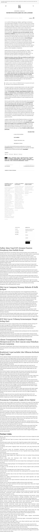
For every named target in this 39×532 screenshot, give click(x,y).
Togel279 (2, 514)
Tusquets (26, 160)
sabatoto (13, 412)
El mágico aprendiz (17, 158)
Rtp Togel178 (20, 442)
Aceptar (6, 2)
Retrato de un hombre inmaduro (18, 160)
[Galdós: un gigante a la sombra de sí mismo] (29, 177)
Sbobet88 (29, 499)
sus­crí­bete (25, 149)
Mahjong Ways (31, 306)
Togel (34, 402)
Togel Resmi (35, 518)
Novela (11, 160)
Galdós (27, 158)
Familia (22, 158)
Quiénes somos (17, 227)
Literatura (24, 159)
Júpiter (20, 159)
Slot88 (32, 291)
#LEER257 (9, 157)
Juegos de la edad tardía (14, 159)
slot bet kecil (33, 335)
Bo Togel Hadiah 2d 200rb (15, 265)
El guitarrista (10, 158)
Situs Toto (7, 406)
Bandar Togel (16, 381)
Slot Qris (29, 330)
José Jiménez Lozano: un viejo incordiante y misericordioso (9, 184)
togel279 (14, 418)
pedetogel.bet (25, 470)
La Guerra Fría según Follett (29, 166)
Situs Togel (2, 385)
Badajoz (18, 157)
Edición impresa (7, 18)
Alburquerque (14, 157)
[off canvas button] (5, 6)
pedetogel (18, 271)
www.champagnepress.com (21, 463)
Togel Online (17, 258)
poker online (5, 483)
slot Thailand (8, 309)
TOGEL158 (24, 314)
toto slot (26, 361)
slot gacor (2, 325)
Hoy (8, 159)
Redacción (20, 18)
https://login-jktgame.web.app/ (7, 488)
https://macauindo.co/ (5, 459)
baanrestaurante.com (15, 476)
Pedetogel (9, 511)
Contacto (16, 229)
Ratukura (36, 528)
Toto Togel (10, 395)
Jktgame (18, 491)
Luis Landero (28, 159)
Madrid (32, 159)
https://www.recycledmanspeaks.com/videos (29, 473)
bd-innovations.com (4, 277)
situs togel (11, 479)
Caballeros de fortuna (24, 157)
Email (26, 232)
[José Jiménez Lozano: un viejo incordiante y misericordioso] (9, 177)
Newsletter (16, 234)
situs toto (20, 281)
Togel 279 (12, 439)
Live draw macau (31, 346)
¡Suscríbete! (17, 232)
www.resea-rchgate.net (31, 436)
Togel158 (12, 422)
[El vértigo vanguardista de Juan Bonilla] (19, 177)
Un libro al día (12, 18)
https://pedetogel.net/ (29, 460)
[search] (33, 5)
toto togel (16, 366)
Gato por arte (7, 166)
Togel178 (18, 425)
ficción (24, 158)
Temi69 (11, 443)
